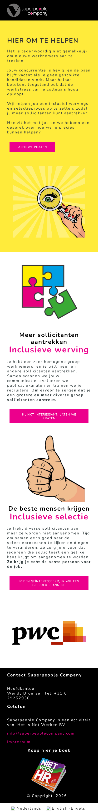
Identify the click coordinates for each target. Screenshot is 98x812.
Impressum (19, 742)
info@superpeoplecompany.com (41, 733)
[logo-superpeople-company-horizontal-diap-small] (27, 5)
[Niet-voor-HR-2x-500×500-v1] (49, 759)
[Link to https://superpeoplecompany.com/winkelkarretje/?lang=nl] (86, 12)
